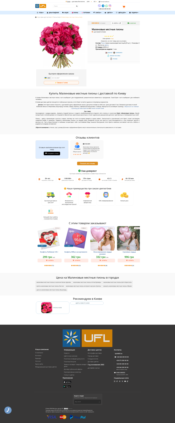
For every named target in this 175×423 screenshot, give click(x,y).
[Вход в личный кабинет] (99, 1)
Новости (66, 353)
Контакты (38, 355)
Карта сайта (39, 364)
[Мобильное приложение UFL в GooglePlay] (67, 386)
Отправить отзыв (52, 153)
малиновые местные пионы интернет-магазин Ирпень (83, 286)
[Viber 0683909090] (99, 6)
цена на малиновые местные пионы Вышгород (51, 290)
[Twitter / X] (122, 381)
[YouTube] (125, 381)
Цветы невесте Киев (82, 303)
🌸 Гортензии (85, 12)
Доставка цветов (93, 362)
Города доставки (93, 356)
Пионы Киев (57, 308)
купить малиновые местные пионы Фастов (50, 286)
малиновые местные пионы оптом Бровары (87, 282)
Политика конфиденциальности (74, 359)
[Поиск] (76, 6)
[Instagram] (110, 6)
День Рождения (54, 12)
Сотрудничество (93, 359)
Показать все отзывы (87, 163)
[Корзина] (124, 7)
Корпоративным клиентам (72, 372)
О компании (39, 353)
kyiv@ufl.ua (118, 353)
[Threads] (120, 381)
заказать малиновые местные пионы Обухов (117, 286)
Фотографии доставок (95, 353)
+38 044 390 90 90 (122, 367)
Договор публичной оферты (73, 369)
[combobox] (48, 77)
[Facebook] (117, 381)
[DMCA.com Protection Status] (68, 408)
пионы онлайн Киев (97, 108)
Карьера (38, 358)
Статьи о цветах (69, 375)
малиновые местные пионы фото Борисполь (117, 282)
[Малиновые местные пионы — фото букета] (61, 45)
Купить (51, 260)
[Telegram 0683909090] (103, 6)
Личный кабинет (104, 1)
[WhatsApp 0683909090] (106, 6)
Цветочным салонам (70, 356)
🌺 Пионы (75, 12)
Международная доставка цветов (46, 367)
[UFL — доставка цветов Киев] (40, 6)
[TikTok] (127, 381)
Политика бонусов (70, 362)
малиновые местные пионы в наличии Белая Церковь (54, 282)
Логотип (38, 361)
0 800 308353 (120, 372)
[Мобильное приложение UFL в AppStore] (67, 382)
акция (66, 12)
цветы (106, 45)
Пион (103, 43)
